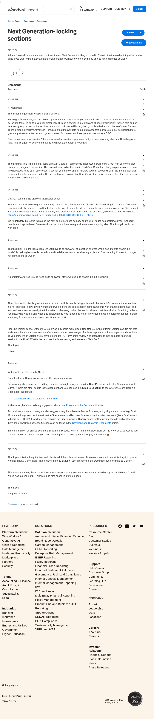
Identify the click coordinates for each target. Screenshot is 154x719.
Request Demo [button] (134, 42)
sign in (17, 504)
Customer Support (100, 572)
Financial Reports (100, 654)
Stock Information (100, 659)
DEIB (92, 612)
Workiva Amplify (99, 553)
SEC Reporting (45, 612)
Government (10, 629)
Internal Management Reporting (55, 582)
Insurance (8, 616)
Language (87, 10)
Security (7, 565)
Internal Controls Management (54, 578)
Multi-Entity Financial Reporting (55, 595)
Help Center (96, 568)
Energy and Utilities (14, 625)
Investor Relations (95, 648)
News (92, 663)
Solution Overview (47, 532)
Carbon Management (49, 544)
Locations (95, 616)
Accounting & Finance (16, 581)
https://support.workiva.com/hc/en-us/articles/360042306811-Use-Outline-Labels (50, 215)
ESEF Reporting (45, 557)
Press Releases (99, 667)
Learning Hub (97, 581)
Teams (6, 576)
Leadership (96, 608)
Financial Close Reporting (52, 565)
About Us (95, 632)
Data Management (14, 549)
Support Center (14, 21)
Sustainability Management (52, 625)
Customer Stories (100, 540)
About (93, 604)
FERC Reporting (46, 561)
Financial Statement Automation (55, 570)
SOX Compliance (46, 621)
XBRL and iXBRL (46, 629)
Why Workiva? (11, 536)
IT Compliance (44, 591)
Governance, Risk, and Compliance (58, 574)
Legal (5, 597)
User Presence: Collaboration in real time (36, 398)
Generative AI (11, 540)
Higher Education (13, 634)
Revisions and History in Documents (91, 423)
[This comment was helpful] (143, 99)
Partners (7, 561)
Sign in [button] (139, 9)
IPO (37, 587)
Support (94, 564)
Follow (130, 32)
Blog (91, 536)
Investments (10, 621)
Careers (94, 627)
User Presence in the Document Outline (81, 405)
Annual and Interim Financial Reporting (60, 536)
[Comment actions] (143, 114)
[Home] (23, 10)
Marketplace (10, 557)
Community (29, 21)
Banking (7, 612)
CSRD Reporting (46, 549)
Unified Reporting (13, 544)
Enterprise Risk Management (54, 553)
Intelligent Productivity (16, 553)
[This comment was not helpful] (143, 109)
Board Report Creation (49, 540)
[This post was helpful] (15, 72)
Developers (96, 585)
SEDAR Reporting (47, 616)
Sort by (143, 89)
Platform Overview (15, 532)
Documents (42, 21)
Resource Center (100, 532)
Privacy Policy (15, 696)
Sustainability (10, 593)
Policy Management (48, 599)
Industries (9, 608)
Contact (94, 589)
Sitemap (27, 696)
